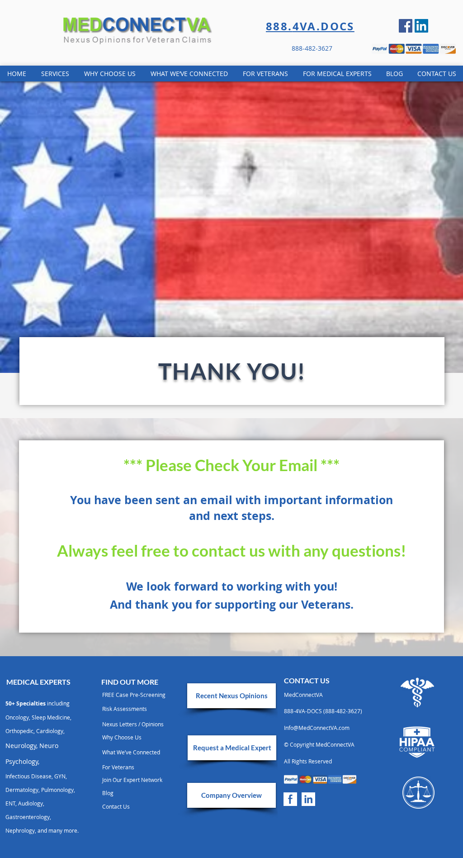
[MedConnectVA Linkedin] (421, 26)
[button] (324, 694)
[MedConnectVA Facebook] (290, 799)
